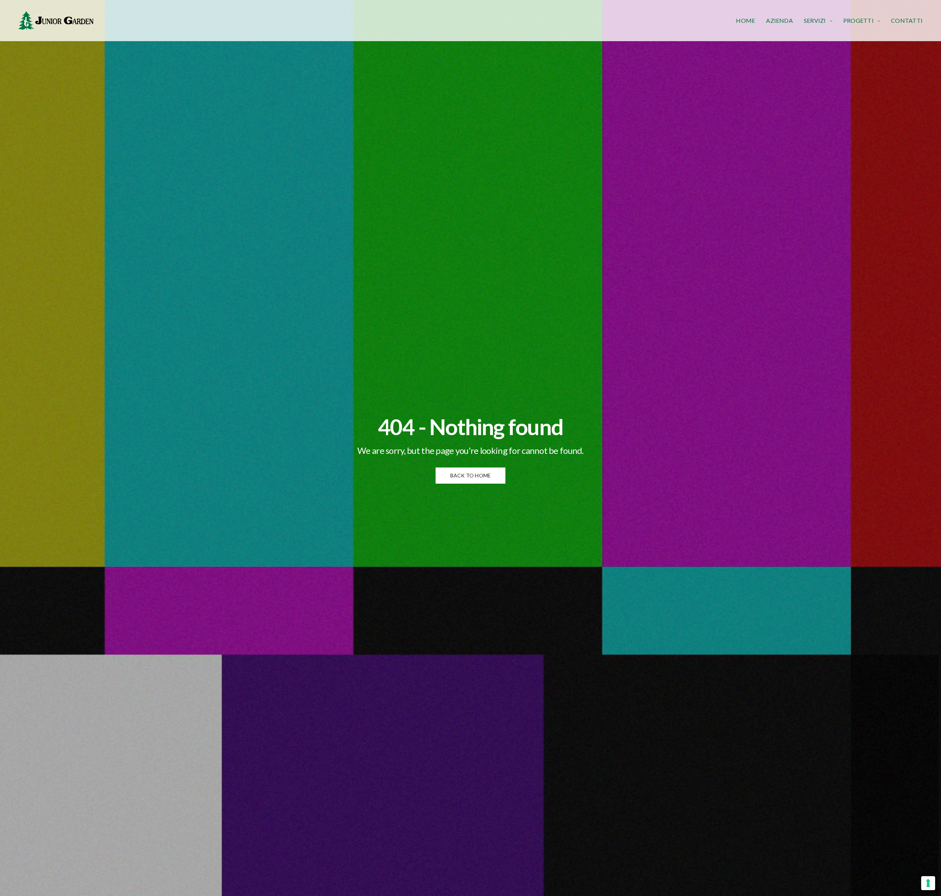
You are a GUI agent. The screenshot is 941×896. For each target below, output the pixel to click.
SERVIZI (815, 20)
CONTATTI (907, 20)
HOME (745, 20)
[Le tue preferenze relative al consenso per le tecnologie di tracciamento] (928, 883)
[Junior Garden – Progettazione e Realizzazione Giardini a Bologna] (55, 20)
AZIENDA (779, 20)
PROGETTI (858, 20)
